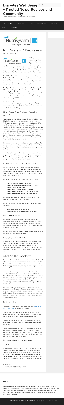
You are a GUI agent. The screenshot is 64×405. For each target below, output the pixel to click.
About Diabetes (41, 23)
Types (31, 23)
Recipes (10, 23)
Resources (54, 23)
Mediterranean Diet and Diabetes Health (15, 366)
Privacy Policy (15, 27)
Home (3, 23)
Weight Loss (8, 364)
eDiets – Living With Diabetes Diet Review (15, 368)
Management (20, 23)
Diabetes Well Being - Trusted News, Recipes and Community (27, 9)
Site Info (4, 27)
